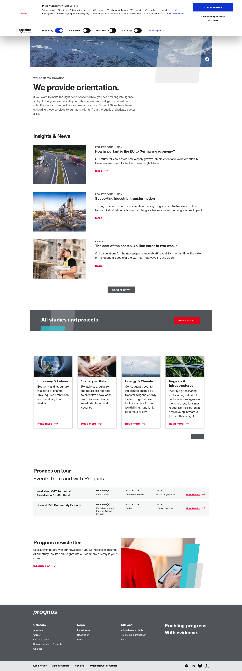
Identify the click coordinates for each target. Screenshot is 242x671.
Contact (37, 648)
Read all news (121, 290)
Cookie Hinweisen (174, 13)
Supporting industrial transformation (125, 198)
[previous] (194, 436)
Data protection (60, 665)
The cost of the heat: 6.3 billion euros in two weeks (136, 246)
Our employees (41, 639)
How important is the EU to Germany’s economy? (135, 151)
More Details (193, 494)
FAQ (123, 639)
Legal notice (40, 665)
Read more (44, 423)
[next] (200, 436)
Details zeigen (154, 30)
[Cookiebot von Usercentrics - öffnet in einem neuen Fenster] (23, 31)
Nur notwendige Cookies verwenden (213, 18)
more (98, 170)
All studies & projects (132, 630)
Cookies (79, 665)
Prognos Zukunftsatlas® (133, 634)
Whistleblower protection (103, 665)
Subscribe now (41, 565)
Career (36, 634)
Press (80, 639)
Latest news (83, 630)
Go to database (186, 320)
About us (38, 630)
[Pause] (207, 59)
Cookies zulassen (213, 7)
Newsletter (83, 634)
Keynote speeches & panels (47, 644)
